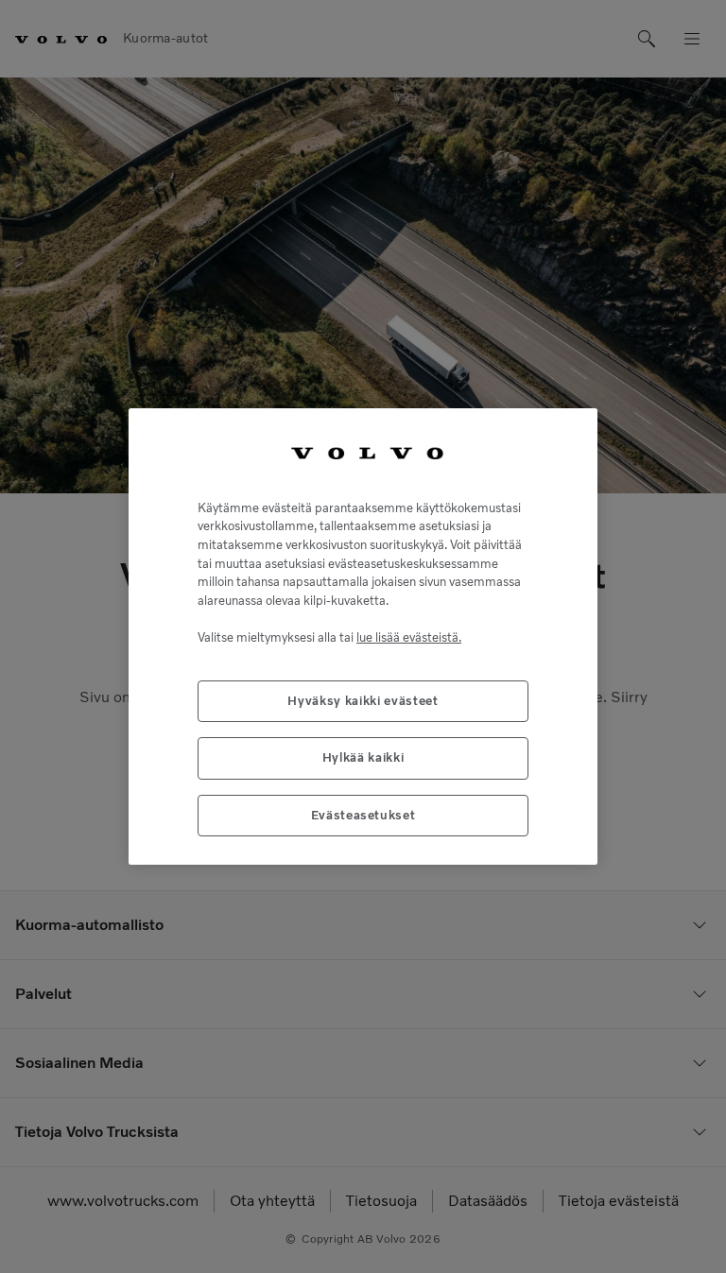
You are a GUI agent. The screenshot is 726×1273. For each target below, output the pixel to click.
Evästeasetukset (363, 815)
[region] (363, 636)
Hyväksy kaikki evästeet (362, 701)
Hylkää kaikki (363, 757)
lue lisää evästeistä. (408, 637)
